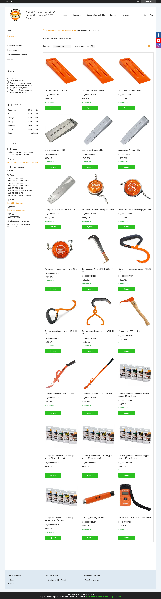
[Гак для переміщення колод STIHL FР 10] (61, 311)
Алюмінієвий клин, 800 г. (129, 150)
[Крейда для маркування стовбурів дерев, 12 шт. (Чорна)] (61, 498)
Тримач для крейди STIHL (93, 517)
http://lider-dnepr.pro (15, 203)
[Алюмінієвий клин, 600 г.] (98, 130)
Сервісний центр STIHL (96, 15)
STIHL (9, 41)
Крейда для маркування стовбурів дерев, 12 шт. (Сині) (133, 394)
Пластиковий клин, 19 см (56, 90)
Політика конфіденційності (112, 597)
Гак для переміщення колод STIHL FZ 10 (134, 270)
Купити (53, 108)
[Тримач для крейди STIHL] (98, 498)
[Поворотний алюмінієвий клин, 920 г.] (61, 190)
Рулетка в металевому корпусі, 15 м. (98, 209)
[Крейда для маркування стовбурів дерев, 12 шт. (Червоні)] (61, 436)
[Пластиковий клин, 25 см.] (135, 71)
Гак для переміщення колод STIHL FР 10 (61, 332)
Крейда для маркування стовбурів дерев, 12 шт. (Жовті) (133, 456)
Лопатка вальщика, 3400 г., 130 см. (97, 393)
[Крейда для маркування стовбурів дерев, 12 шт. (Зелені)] (98, 436)
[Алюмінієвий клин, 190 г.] (61, 130)
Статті (12, 580)
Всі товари (11, 36)
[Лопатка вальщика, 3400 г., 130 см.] (98, 373)
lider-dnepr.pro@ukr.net (16, 210)
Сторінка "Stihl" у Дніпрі (57, 580)
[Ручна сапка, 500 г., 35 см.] (135, 311)
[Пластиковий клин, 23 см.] (98, 71)
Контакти (125, 15)
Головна (64, 15)
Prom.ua (92, 594)
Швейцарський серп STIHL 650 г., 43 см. (98, 270)
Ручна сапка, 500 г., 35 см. (129, 331)
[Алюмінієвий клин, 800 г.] (135, 130)
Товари (76, 15)
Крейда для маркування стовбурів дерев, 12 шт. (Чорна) (60, 518)
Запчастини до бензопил (17, 55)
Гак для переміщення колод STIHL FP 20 (98, 332)
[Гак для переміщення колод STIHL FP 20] (98, 311)
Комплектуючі (13, 50)
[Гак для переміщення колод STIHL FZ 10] (135, 249)
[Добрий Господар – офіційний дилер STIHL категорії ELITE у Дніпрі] (15, 15)
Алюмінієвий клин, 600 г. (92, 150)
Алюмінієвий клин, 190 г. (56, 150)
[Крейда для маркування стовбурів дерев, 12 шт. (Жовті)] (135, 436)
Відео (12, 583)
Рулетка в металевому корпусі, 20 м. (134, 209)
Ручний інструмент (69, 30)
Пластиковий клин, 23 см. (93, 90)
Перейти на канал (92, 580)
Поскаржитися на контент (93, 597)
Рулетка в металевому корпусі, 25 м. (61, 269)
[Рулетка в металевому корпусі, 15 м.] (98, 190)
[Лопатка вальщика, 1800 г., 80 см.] (61, 373)
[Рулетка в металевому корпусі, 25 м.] (61, 249)
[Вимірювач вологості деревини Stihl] (135, 498)
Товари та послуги (53, 30)
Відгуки (10, 59)
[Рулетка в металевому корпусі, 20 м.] (135, 190)
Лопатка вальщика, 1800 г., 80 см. (59, 393)
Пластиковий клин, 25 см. (129, 90)
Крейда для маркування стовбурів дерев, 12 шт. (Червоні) (60, 456)
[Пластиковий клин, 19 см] (61, 71)
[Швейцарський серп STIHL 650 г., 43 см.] (98, 249)
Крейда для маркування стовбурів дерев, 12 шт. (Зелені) (97, 456)
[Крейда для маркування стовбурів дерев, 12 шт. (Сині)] (135, 373)
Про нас (113, 15)
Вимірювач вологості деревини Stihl (134, 517)
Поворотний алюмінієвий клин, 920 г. (61, 209)
